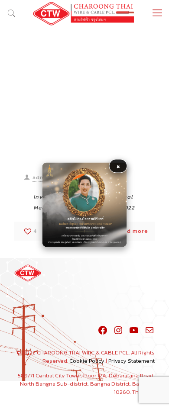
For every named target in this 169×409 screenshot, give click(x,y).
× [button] (118, 165)
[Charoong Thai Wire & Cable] (84, 13)
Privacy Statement (131, 361)
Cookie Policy (86, 361)
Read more (132, 231)
